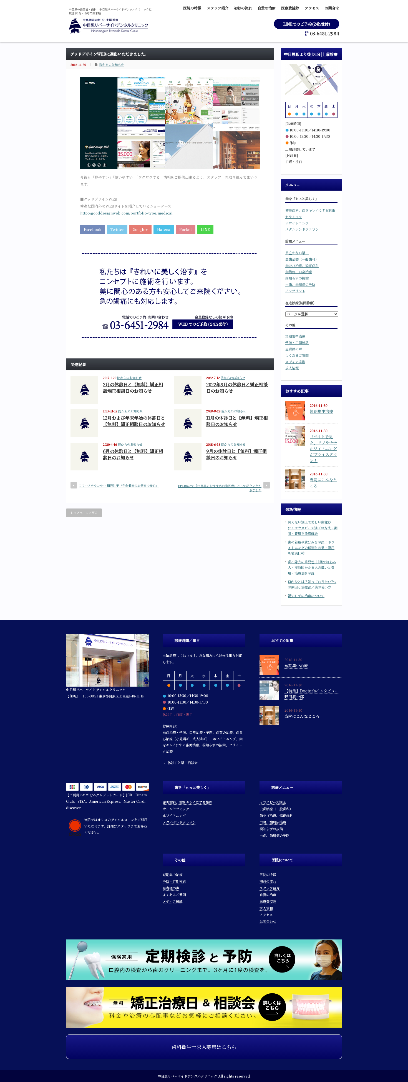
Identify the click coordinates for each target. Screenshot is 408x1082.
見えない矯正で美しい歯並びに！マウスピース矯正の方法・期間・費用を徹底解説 (313, 528)
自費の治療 (267, 8)
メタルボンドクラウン (302, 229)
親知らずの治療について (306, 595)
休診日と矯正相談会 (183, 762)
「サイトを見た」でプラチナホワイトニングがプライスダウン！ (323, 448)
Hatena (163, 229)
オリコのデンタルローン (115, 819)
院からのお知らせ (111, 64)
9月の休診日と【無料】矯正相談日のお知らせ (236, 454)
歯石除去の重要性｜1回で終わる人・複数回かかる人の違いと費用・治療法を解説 (312, 567)
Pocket (185, 229)
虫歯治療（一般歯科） (302, 259)
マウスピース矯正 (273, 802)
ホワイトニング (297, 223)
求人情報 (292, 367)
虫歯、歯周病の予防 (300, 284)
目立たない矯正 (297, 252)
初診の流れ (243, 8)
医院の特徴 (192, 8)
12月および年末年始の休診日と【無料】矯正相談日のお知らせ (134, 421)
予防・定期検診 (297, 342)
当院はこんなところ (301, 716)
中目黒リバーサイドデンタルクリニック (187, 1076)
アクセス (312, 8)
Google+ (140, 229)
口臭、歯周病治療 (273, 822)
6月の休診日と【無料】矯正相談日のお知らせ (133, 454)
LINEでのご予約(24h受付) (306, 24)
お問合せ (332, 8)
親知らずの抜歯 (297, 278)
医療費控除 (290, 8)
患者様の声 (293, 348)
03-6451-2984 (324, 33)
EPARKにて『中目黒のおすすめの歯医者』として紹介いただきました (219, 487)
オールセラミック (176, 808)
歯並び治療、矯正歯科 (302, 265)
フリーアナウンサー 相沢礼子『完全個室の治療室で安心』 (119, 485)
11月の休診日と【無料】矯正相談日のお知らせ (237, 421)
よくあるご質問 (297, 355)
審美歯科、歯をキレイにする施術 (310, 210)
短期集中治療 (295, 336)
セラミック (293, 216)
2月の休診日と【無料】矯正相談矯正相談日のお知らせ (133, 387)
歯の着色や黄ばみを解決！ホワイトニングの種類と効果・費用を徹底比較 (311, 548)
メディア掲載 (295, 361)
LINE (205, 229)
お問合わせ (268, 921)
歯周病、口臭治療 (298, 271)
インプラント (295, 290)
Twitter (117, 229)
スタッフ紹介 (217, 8)
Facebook (92, 229)
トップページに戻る (84, 512)
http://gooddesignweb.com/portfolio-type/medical (126, 213)
